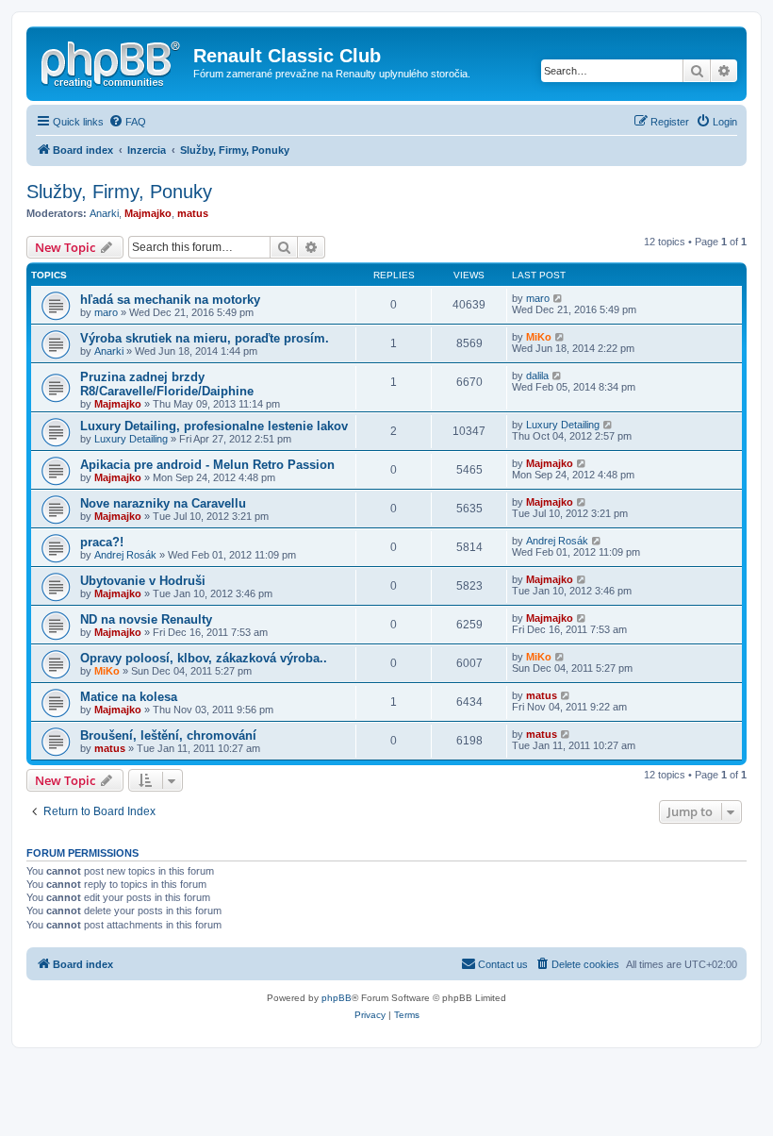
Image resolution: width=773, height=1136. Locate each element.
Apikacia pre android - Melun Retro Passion (207, 465)
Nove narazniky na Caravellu (163, 503)
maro (106, 312)
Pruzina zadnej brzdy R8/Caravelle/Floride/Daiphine (167, 384)
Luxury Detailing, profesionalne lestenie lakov (214, 426)
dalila (537, 375)
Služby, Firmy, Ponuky (119, 191)
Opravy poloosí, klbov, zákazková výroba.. (203, 658)
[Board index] (112, 61)
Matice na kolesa (128, 697)
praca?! (101, 542)
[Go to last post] (558, 298)
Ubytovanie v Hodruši (143, 581)
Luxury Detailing (131, 438)
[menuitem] (127, 121)
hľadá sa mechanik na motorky (170, 299)
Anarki (104, 213)
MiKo (538, 336)
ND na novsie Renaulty (146, 619)
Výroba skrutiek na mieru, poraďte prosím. (204, 338)
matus (192, 213)
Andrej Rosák (125, 554)
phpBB (336, 998)
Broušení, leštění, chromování (168, 735)
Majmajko (148, 213)
